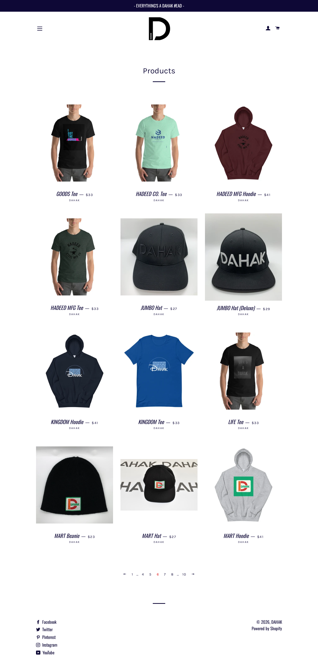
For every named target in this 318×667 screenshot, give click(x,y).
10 (184, 574)
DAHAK (276, 622)
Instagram (49, 645)
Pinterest (48, 637)
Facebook (48, 622)
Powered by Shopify (267, 628)
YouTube (47, 652)
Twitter (47, 629)
